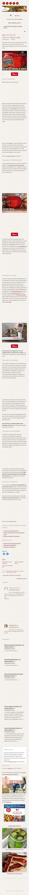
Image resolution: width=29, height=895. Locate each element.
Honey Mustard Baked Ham (10, 545)
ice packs (9, 302)
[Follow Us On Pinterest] (14, 822)
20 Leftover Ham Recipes (9, 547)
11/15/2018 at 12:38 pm (14, 589)
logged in (10, 768)
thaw (15, 572)
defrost (8, 572)
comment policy (12, 761)
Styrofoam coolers (15, 293)
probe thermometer (21, 294)
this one (12, 244)
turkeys (11, 143)
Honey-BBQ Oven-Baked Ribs (14, 873)
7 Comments (12, 39)
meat (13, 572)
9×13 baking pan (22, 246)
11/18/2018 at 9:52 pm (14, 627)
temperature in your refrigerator (16, 165)
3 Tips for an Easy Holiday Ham (11, 531)
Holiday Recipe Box (10, 571)
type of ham (14, 109)
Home (3, 35)
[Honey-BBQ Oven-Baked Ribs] (14, 862)
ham (11, 572)
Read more (8, 802)
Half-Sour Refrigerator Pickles (14, 849)
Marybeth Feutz (12, 625)
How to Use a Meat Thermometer (12, 536)
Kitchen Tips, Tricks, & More (19, 571)
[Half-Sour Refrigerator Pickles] (14, 838)
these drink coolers (16, 291)
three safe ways (10, 156)
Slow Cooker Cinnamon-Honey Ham (12, 543)
